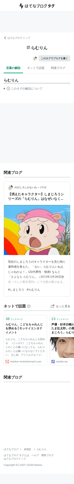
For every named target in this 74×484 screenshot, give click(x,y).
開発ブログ (47, 455)
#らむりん (33, 289)
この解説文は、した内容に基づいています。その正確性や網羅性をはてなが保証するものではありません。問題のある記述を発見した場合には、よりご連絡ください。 (23, 89)
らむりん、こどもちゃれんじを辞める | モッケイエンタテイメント (24, 328)
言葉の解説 (13, 67)
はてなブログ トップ (18, 37)
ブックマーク (14, 319)
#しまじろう (16, 289)
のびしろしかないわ (26, 187)
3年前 (43, 187)
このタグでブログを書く (54, 58)
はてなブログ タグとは (16, 455)
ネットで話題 (35, 67)
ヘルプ (35, 455)
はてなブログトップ (15, 458)
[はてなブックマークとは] (28, 306)
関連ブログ (58, 67)
